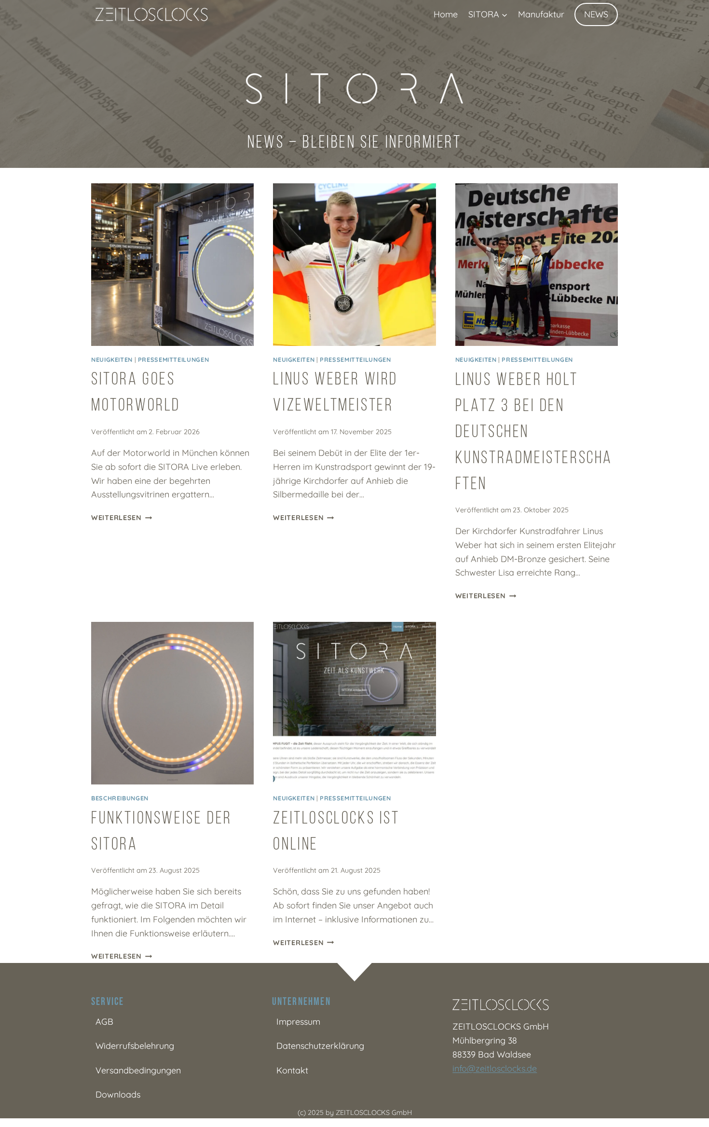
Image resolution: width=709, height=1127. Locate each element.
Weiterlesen (121, 517)
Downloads (117, 1094)
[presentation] (172, 264)
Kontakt (292, 1070)
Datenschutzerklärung (320, 1045)
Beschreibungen (120, 798)
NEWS (596, 14)
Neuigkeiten (112, 359)
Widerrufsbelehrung (134, 1045)
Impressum (298, 1021)
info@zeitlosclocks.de (494, 1068)
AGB (104, 1021)
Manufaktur (541, 14)
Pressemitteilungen (173, 359)
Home (446, 14)
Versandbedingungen (138, 1070)
